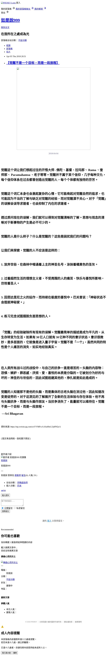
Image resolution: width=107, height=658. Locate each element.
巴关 (19, 486)
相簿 (8, 45)
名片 (8, 52)
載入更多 (5, 495)
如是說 (4, 460)
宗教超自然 (22, 483)
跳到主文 (5, 27)
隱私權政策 (68, 622)
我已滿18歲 (6, 653)
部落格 (9, 49)
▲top (3, 490)
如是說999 (10, 20)
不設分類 (22, 40)
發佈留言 (5, 511)
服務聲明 (78, 622)
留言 (23, 475)
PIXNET (34, 622)
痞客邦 (18, 475)
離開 (15, 653)
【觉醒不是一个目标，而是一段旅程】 (33, 63)
